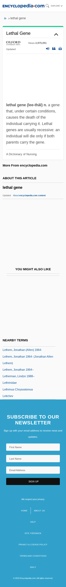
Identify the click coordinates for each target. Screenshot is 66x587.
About (29, 195)
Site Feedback (33, 533)
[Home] (23, 6)
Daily (33, 567)
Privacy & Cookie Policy (33, 545)
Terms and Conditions (33, 556)
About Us (39, 511)
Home (24, 511)
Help (33, 522)
